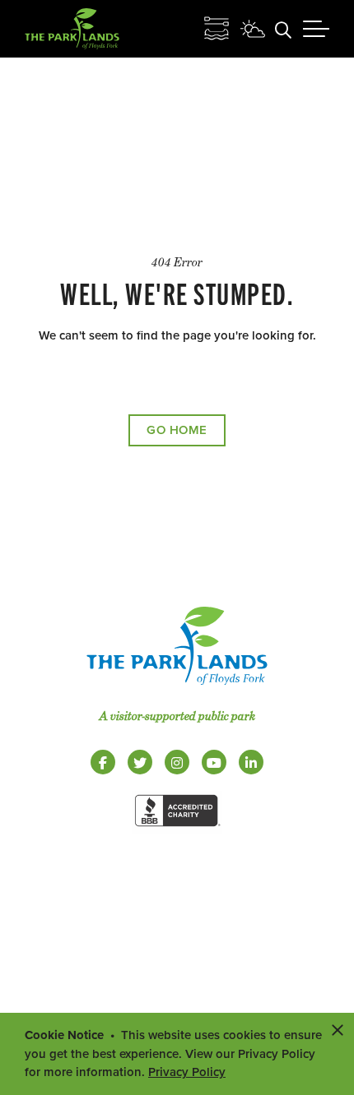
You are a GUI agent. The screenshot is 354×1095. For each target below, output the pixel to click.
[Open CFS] (216, 28)
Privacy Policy (187, 1072)
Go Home (177, 430)
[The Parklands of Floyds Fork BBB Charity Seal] (177, 829)
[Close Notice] (337, 1029)
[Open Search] (283, 29)
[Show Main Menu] (316, 28)
